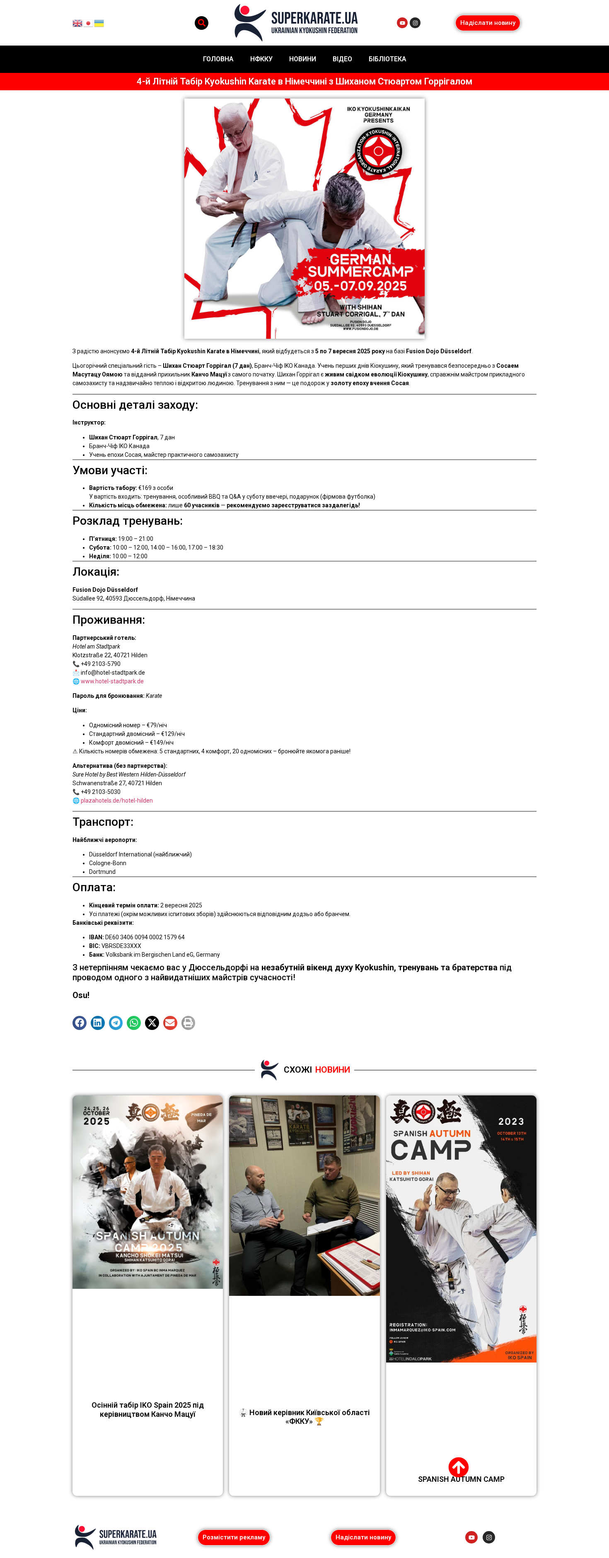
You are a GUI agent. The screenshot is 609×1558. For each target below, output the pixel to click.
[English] (77, 22)
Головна (218, 59)
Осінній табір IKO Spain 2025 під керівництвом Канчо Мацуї (148, 1409)
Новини (302, 59)
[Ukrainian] (99, 22)
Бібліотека (387, 59)
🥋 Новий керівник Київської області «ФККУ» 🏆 (304, 1417)
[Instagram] (415, 22)
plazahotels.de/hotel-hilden (117, 800)
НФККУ (261, 59)
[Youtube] (402, 22)
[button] (201, 23)
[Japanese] (88, 22)
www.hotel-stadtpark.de (112, 681)
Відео (342, 59)
